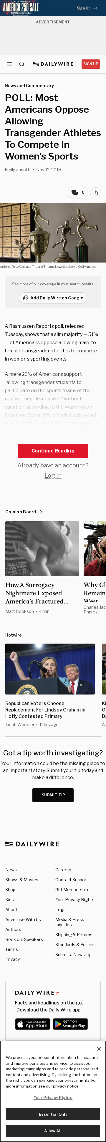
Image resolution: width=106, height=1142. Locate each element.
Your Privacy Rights (75, 899)
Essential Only (53, 1114)
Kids (9, 899)
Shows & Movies (21, 879)
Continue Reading (53, 451)
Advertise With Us (23, 919)
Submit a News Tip (73, 954)
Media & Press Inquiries (69, 922)
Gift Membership (71, 889)
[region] (53, 1091)
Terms (11, 949)
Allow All (53, 1131)
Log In (53, 475)
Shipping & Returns (73, 934)
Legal (61, 909)
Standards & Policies (75, 944)
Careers (63, 869)
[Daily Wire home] (53, 64)
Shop (10, 889)
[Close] (98, 1048)
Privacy (12, 959)
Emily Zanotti (17, 169)
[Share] (95, 192)
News (11, 869)
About (11, 909)
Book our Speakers (24, 939)
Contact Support (71, 879)
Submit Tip (53, 795)
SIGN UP (90, 64)
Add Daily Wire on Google (56, 297)
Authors (13, 929)
